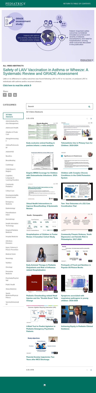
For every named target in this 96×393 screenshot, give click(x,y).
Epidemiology (10, 208)
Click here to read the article (16, 85)
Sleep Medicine (11, 289)
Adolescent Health (12, 128)
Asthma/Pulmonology (12, 146)
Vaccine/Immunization (12, 303)
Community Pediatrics (10, 185)
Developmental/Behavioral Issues (12, 196)
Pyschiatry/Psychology (12, 279)
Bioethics (9, 156)
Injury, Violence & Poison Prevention (12, 248)
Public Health (10, 285)
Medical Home (11, 254)
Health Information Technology (12, 225)
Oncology (9, 267)
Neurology (9, 258)
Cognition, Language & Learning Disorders (12, 178)
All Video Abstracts (9, 116)
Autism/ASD (10, 152)
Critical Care (10, 191)
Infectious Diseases (9, 242)
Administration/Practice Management (12, 122)
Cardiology (9, 165)
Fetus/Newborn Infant (11, 214)
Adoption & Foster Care (12, 133)
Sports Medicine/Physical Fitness (12, 295)
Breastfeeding (10, 160)
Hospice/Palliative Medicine (12, 231)
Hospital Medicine (12, 237)
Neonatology (10, 219)
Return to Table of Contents (76, 4)
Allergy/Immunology (12, 140)
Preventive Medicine (9, 273)
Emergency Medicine (10, 203)
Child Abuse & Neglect (10, 170)
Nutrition (9, 263)
